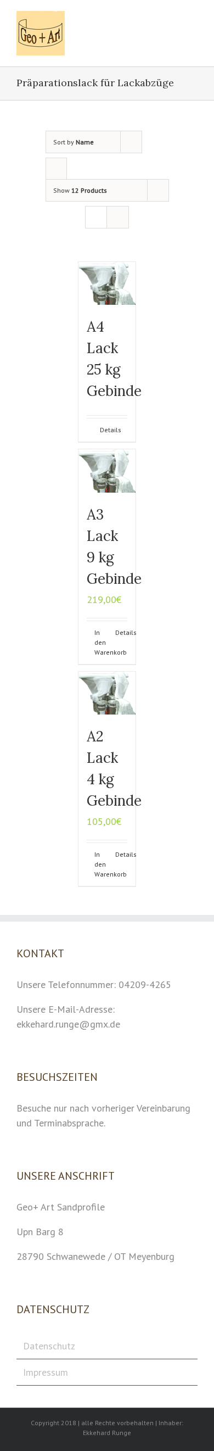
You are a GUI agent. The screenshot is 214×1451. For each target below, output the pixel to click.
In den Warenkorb (100, 642)
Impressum (45, 1372)
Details (110, 430)
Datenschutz (49, 1346)
